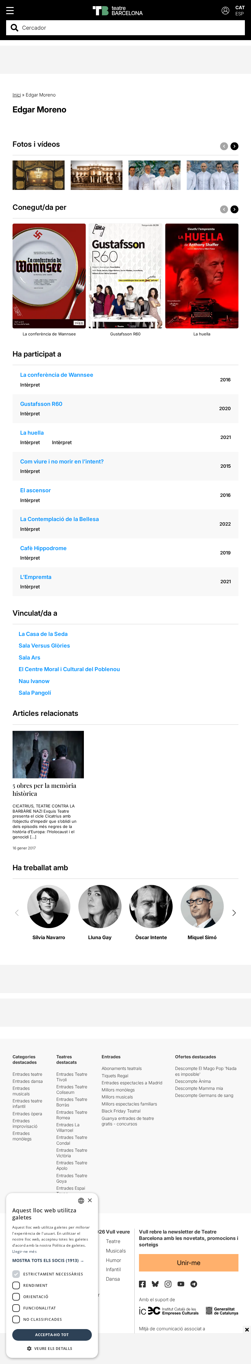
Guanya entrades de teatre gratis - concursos (128, 1121)
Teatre (113, 1241)
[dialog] (52, 1275)
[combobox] (130, 28)
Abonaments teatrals (122, 1068)
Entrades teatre (27, 1074)
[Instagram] (168, 1284)
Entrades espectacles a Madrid (132, 1082)
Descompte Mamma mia (199, 1088)
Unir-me (188, 1263)
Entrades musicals (21, 1091)
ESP (239, 14)
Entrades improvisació (25, 1123)
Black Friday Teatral (121, 1110)
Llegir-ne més (24, 1251)
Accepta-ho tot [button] (52, 1334)
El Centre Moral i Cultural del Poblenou (69, 669)
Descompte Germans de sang (204, 1095)
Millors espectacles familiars (129, 1103)
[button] (52, 1260)
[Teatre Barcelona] (118, 10)
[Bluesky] (155, 1284)
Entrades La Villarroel (68, 1127)
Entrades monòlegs (22, 1136)
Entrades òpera (27, 1113)
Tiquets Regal (115, 1075)
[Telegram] (193, 1284)
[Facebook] (142, 1284)
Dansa (113, 1279)
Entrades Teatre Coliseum (71, 1089)
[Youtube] (181, 1284)
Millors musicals (117, 1096)
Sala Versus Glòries (44, 645)
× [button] (89, 1200)
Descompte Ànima (193, 1081)
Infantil (113, 1269)
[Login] (225, 10)
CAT (240, 7)
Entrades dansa (28, 1081)
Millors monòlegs (118, 1089)
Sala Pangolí (35, 693)
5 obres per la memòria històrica (44, 789)
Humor (113, 1260)
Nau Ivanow (34, 681)
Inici (17, 95)
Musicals (116, 1251)
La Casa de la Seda (43, 634)
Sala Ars (29, 657)
